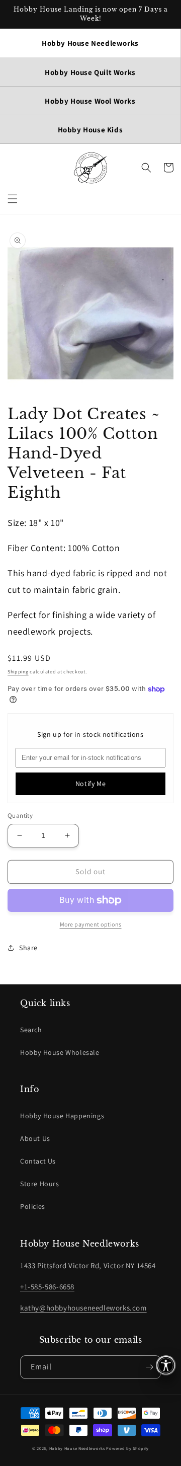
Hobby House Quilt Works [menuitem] (90, 72)
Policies (32, 1206)
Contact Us (38, 1161)
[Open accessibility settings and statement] (166, 1365)
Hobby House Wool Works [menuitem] (90, 101)
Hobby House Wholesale (60, 1052)
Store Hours (39, 1183)
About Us (35, 1138)
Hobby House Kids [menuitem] (90, 129)
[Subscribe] (149, 1367)
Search (31, 1029)
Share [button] (28, 947)
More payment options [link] (91, 924)
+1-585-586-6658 (47, 1286)
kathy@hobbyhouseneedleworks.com (83, 1308)
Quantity (20, 815)
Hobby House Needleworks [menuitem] (90, 43)
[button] (13, 199)
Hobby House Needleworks (77, 1448)
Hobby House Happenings (62, 1115)
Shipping (18, 671)
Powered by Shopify (127, 1448)
